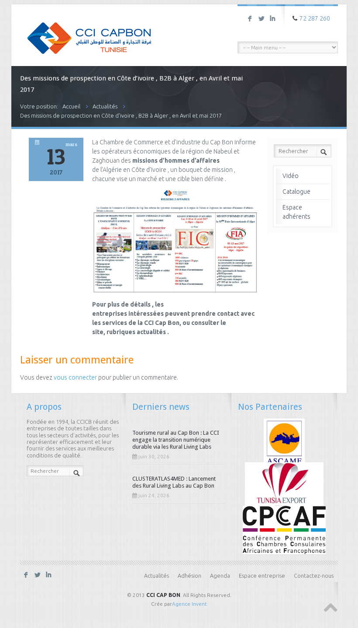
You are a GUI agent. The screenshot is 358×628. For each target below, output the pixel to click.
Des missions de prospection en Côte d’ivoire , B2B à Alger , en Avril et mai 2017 (121, 115)
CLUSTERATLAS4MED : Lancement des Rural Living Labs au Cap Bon (174, 482)
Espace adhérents (296, 212)
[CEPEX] (284, 485)
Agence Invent (189, 604)
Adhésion (189, 575)
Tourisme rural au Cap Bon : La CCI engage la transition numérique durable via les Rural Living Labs (175, 439)
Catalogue (296, 191)
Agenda (220, 575)
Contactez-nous (314, 575)
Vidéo (290, 175)
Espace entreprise (262, 575)
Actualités (105, 106)
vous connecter (75, 377)
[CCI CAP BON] (89, 31)
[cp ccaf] (284, 529)
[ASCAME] (284, 442)
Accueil (71, 106)
